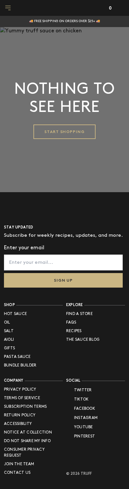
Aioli (9, 339)
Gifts (9, 348)
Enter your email (24, 247)
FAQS (71, 322)
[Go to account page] (100, 8)
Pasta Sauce (17, 357)
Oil (7, 322)
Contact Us (17, 472)
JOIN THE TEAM (19, 464)
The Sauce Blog (83, 339)
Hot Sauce (15, 314)
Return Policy (19, 415)
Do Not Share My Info (27, 441)
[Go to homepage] (64, 8)
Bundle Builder (20, 365)
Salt (9, 331)
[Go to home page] (25, 208)
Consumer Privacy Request (24, 452)
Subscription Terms (25, 406)
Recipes (74, 331)
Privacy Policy (20, 389)
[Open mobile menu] (8, 8)
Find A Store (79, 314)
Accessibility (18, 424)
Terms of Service (22, 398)
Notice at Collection (28, 432)
